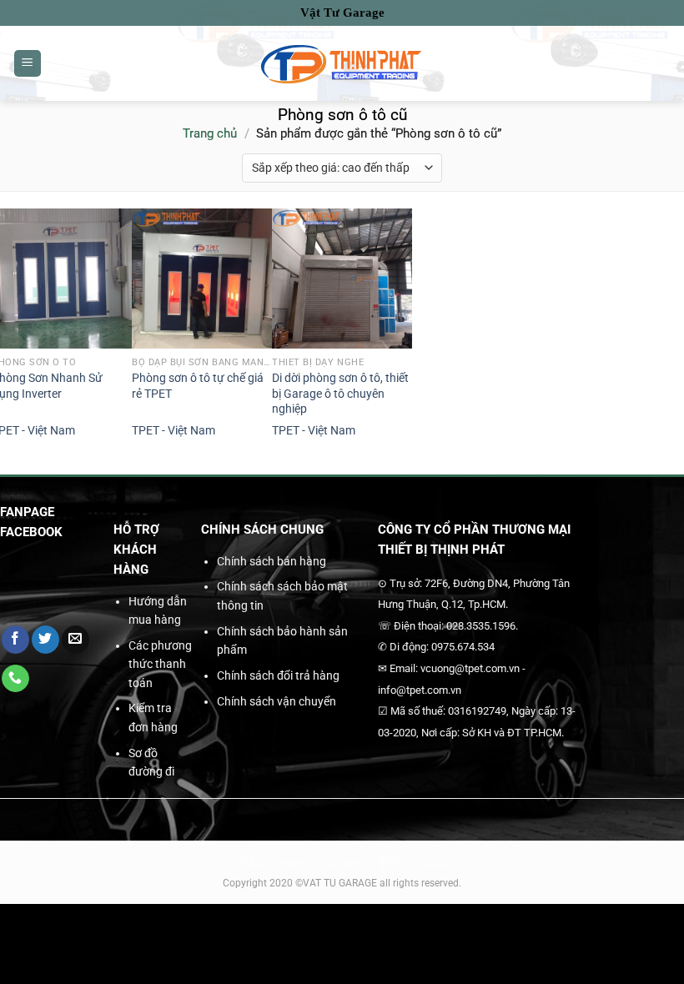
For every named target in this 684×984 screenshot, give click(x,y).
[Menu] (27, 64)
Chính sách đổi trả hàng (278, 675)
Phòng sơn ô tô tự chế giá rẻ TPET (198, 386)
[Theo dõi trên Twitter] (45, 639)
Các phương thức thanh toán (160, 664)
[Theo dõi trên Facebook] (15, 639)
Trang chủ (210, 133)
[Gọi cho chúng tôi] (15, 679)
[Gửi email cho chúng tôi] (75, 639)
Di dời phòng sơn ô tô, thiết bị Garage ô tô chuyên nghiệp (340, 393)
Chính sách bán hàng (271, 561)
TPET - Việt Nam (173, 431)
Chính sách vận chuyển (276, 701)
